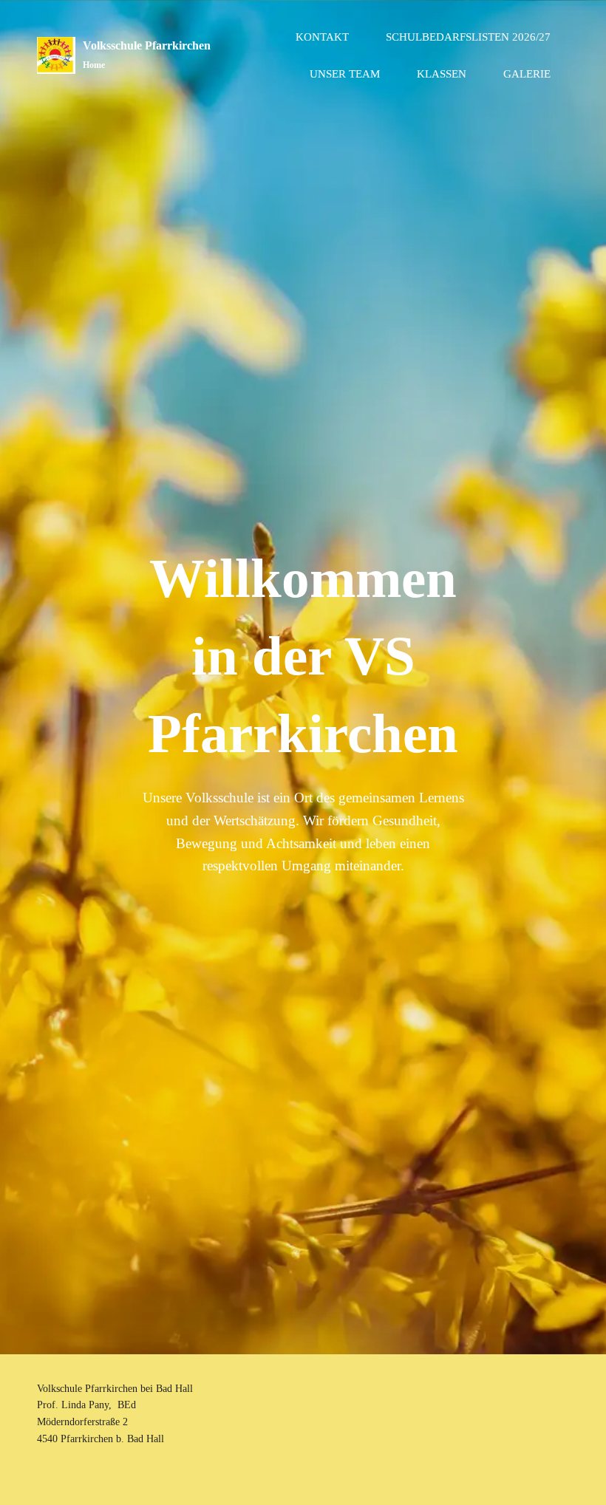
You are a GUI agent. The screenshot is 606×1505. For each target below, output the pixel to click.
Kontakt (322, 37)
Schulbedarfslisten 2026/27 (468, 37)
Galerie (527, 74)
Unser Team (345, 74)
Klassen (441, 74)
